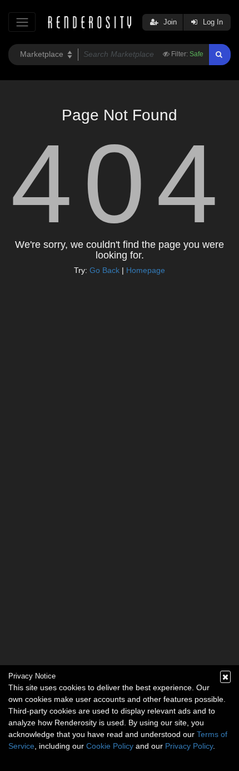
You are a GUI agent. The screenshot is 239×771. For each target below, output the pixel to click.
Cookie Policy (109, 745)
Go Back (104, 270)
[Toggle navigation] (22, 22)
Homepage (145, 270)
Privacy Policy (189, 745)
